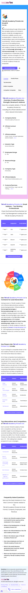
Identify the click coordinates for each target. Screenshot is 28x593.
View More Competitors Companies (14, 483)
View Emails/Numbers (9, 68)
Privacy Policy (4, 585)
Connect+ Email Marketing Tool (17, 327)
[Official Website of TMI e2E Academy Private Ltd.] (19, 68)
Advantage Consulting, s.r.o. (5, 463)
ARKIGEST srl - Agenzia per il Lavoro (5, 476)
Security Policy (14, 585)
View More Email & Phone (14, 256)
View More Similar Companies (14, 412)
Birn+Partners (6, 470)
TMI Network (6, 406)
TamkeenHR (6, 451)
